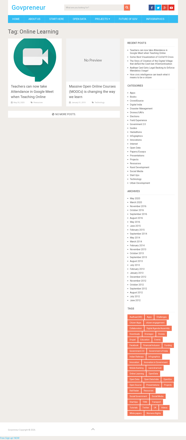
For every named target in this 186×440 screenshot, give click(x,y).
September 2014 (138, 233)
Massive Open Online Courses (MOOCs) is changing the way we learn (92, 91)
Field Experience (138, 120)
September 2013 (138, 257)
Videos (164, 407)
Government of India (158, 351)
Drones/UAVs (137, 112)
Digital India (136, 104)
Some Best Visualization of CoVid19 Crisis (152, 57)
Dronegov (149, 334)
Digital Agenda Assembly (158, 328)
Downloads (135, 334)
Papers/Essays (138, 151)
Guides (133, 128)
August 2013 (136, 261)
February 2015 (137, 229)
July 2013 (135, 265)
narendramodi (154, 368)
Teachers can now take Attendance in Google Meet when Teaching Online (32, 91)
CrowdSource (137, 100)
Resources (38, 102)
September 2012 (138, 288)
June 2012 (135, 300)
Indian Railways (137, 356)
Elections (134, 116)
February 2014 (137, 245)
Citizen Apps (135, 323)
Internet (134, 143)
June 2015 (135, 226)
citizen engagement (155, 323)
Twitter (145, 407)
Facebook (134, 345)
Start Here (56, 18)
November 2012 (138, 280)
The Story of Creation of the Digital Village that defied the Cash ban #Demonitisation (151, 62)
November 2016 (138, 206)
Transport (156, 402)
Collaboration (136, 328)
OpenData (153, 373)
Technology (99, 102)
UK (155, 407)
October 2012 (137, 284)
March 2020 (136, 202)
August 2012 (136, 292)
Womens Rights (153, 413)
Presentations (137, 155)
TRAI (145, 402)
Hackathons (136, 132)
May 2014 (135, 237)
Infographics (155, 18)
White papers (136, 413)
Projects (101, 18)
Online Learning (137, 373)
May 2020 (135, 198)
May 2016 (135, 222)
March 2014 (136, 241)
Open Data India (151, 379)
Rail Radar (134, 390)
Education (145, 339)
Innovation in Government (156, 362)
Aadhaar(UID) (136, 317)
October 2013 (137, 253)
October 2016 (137, 210)
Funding (168, 345)
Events (157, 339)
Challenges (162, 317)
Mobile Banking (137, 368)
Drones (161, 334)
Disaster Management (141, 108)
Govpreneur (28, 7)
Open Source (136, 385)
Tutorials (134, 407)
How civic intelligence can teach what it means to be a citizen (150, 76)
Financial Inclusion (151, 345)
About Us (34, 18)
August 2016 (136, 218)
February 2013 (137, 269)
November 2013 (138, 249)
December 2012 (138, 276)
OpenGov (167, 379)
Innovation (134, 362)
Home (16, 18)
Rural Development (139, 167)
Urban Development (140, 183)
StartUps (134, 402)
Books (133, 96)
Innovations (136, 140)
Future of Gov (128, 18)
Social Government (138, 396)
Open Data (79, 18)
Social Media (136, 171)
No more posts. (65, 114)
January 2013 (137, 273)
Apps (132, 92)
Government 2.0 (138, 124)
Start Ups (134, 175)
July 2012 (135, 296)
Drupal (133, 339)
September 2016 (138, 214)
